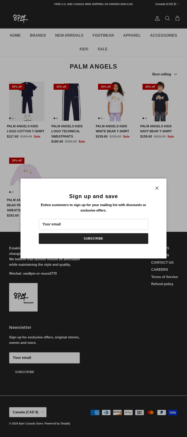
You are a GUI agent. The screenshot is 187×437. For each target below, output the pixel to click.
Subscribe (93, 238)
